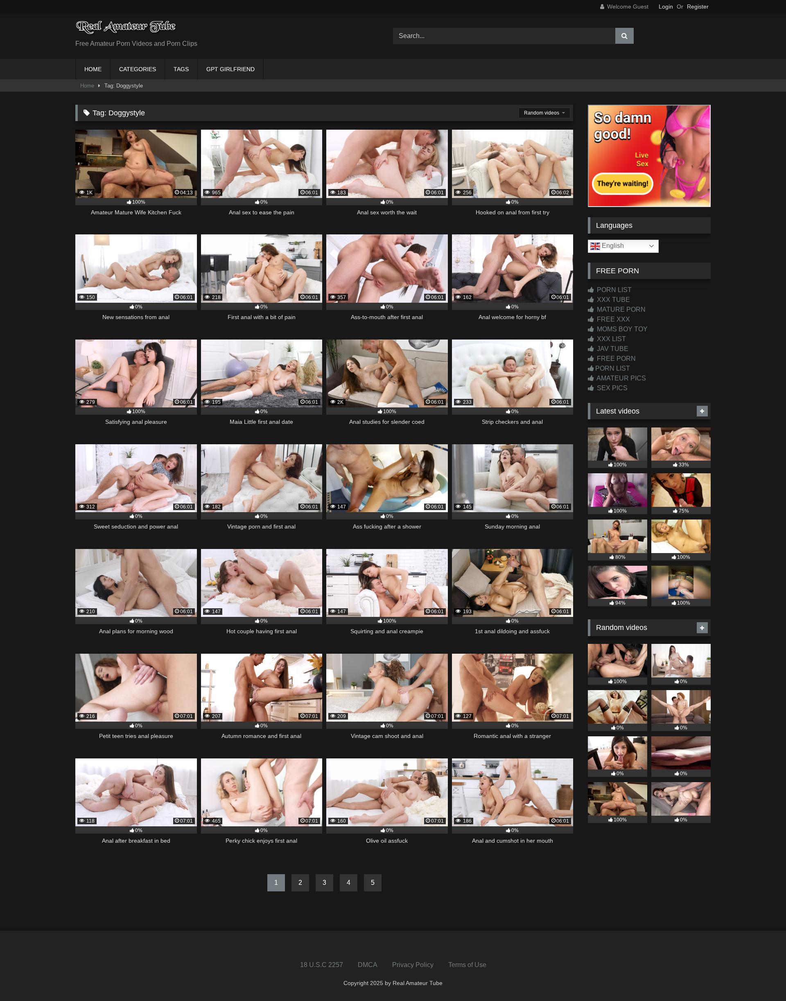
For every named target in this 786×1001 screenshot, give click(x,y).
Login (666, 6)
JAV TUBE (611, 348)
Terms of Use (467, 964)
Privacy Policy (413, 964)
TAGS (181, 69)
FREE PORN (615, 358)
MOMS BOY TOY (621, 329)
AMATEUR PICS (620, 378)
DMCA (367, 964)
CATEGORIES (137, 69)
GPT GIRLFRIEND (230, 69)
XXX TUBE (612, 299)
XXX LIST (610, 338)
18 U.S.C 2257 (321, 964)
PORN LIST (613, 289)
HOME (93, 69)
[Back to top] (761, 977)
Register (698, 6)
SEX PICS (611, 388)
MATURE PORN (620, 309)
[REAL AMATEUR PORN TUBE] (126, 29)
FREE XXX (612, 319)
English (612, 245)
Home (87, 86)
